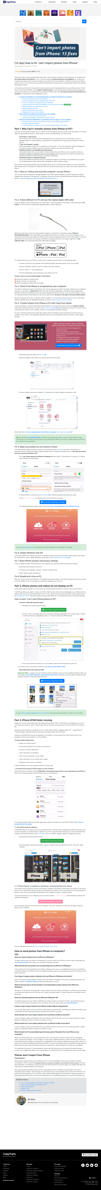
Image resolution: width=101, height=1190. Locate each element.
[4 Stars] (18, 71)
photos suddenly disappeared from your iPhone (35, 713)
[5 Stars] (19, 71)
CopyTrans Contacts (32, 1168)
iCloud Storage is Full (27, 547)
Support (85, 2)
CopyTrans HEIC (59, 1170)
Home (5, 1166)
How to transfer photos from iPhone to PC (33, 1084)
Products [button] (38, 2)
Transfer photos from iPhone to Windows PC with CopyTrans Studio (42, 104)
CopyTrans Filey (59, 1168)
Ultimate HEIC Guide (23, 596)
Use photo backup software (30, 123)
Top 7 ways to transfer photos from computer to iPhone (38, 1083)
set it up (41, 354)
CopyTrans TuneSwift (32, 1179)
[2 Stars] (16, 71)
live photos (41, 833)
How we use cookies (60, 1184)
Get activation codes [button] (90, 1155)
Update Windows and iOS (30, 108)
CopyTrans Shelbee (32, 1175)
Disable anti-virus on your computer (33, 112)
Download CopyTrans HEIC (53, 681)
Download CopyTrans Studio (68, 345)
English (93, 1178)
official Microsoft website (60, 557)
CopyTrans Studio (49, 308)
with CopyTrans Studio (48, 432)
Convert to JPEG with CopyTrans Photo (34, 116)
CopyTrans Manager (60, 1166)
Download (52, 2)
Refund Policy (58, 1182)
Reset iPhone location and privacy (32, 110)
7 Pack (28, 1166)
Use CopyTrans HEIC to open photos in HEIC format (38, 118)
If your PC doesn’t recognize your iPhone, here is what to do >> (38, 178)
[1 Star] (15, 71)
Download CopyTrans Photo (54, 610)
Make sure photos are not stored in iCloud (35, 106)
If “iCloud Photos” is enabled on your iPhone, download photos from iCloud (45, 125)
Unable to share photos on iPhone (31, 1090)
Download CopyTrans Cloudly (53, 502)
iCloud (60, 449)
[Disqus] (50, 1129)
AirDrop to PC (25, 1088)
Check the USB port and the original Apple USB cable (38, 100)
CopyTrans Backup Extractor (34, 1170)
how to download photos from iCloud (46, 946)
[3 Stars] (17, 71)
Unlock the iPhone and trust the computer (35, 99)
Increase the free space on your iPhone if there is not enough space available (45, 121)
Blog (95, 2)
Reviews (64, 2)
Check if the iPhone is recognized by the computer (37, 102)
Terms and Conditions (60, 1178)
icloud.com (45, 495)
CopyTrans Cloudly (31, 1181)
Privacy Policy (58, 1180)
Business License (8, 1180)
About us (57, 1175)
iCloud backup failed (27, 1086)
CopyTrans (29, 1177)
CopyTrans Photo (35, 437)
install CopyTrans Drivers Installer (62, 300)
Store (74, 2)
